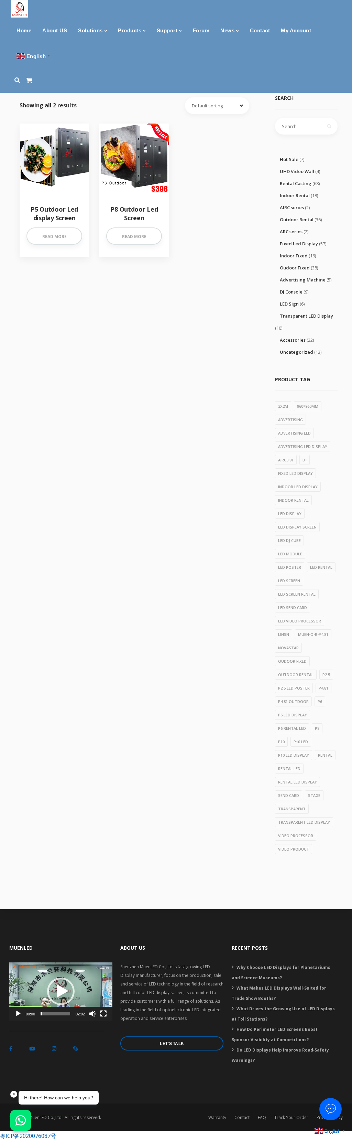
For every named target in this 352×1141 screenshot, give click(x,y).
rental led (289, 768)
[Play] (18, 1013)
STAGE (314, 795)
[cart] (29, 81)
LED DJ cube (289, 540)
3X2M (283, 406)
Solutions (90, 30)
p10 (281, 741)
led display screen (297, 527)
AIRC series (292, 207)
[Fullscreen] (103, 1013)
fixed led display (295, 473)
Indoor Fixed (294, 256)
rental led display (297, 782)
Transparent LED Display (306, 316)
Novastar (288, 647)
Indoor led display (298, 486)
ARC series (291, 231)
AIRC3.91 (286, 459)
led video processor (299, 620)
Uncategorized (296, 352)
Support (167, 30)
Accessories (293, 340)
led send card (292, 607)
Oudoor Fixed (295, 268)
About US (54, 30)
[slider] (55, 1013)
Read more (54, 236)
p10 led (301, 741)
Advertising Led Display (302, 446)
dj (304, 459)
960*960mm (307, 406)
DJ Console (291, 292)
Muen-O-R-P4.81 (313, 634)
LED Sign (289, 304)
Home (23, 30)
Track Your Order (291, 1117)
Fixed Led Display (299, 244)
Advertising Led (294, 433)
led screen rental (297, 594)
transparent (292, 808)
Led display (289, 513)
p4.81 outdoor (293, 701)
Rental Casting (295, 183)
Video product (293, 849)
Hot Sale (289, 159)
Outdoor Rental (297, 219)
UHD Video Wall (297, 171)
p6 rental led (292, 728)
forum (201, 30)
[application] (60, 991)
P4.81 (323, 688)
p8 (317, 728)
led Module (290, 553)
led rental (321, 567)
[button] (61, 991)
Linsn (283, 634)
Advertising (290, 419)
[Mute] (92, 1013)
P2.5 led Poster (294, 688)
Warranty (217, 1117)
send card (288, 795)
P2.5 (326, 674)
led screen (289, 580)
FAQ (262, 1117)
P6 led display (292, 714)
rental (325, 755)
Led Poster (289, 567)
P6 (320, 701)
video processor (295, 835)
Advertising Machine (303, 280)
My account (296, 30)
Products (129, 30)
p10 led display (293, 755)
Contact (260, 30)
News (227, 30)
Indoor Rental (295, 195)
